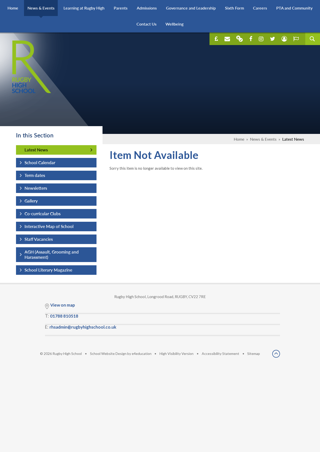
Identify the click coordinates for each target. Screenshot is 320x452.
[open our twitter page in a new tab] (272, 39)
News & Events (263, 139)
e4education (142, 353)
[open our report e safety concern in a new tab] (296, 39)
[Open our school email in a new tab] (227, 39)
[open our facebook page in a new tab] (250, 39)
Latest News (293, 139)
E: (80, 327)
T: (61, 316)
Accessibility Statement (220, 353)
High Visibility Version (177, 353)
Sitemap (253, 353)
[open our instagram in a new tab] (261, 39)
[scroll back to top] (276, 354)
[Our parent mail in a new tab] (239, 39)
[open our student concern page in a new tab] (284, 39)
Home (239, 139)
